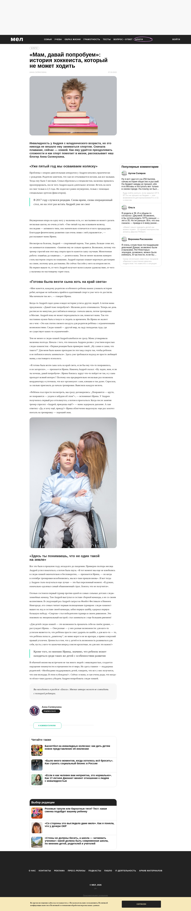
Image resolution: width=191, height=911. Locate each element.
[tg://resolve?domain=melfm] (72, 860)
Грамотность (91, 39)
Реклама (59, 871)
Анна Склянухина (52, 707)
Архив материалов (150, 871)
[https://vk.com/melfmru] (87, 860)
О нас (32, 871)
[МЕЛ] (17, 39)
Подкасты (95, 871)
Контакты (45, 871)
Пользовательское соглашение (95, 895)
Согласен (141, 904)
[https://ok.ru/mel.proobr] (110, 860)
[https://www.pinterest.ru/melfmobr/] (103, 860)
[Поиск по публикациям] (167, 39)
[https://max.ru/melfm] (118, 860)
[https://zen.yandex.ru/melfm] (80, 860)
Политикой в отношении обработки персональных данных (75, 905)
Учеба (58, 39)
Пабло (108, 871)
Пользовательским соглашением (83, 903)
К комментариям (47, 726)
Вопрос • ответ (123, 39)
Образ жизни (73, 39)
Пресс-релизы (76, 871)
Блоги (139, 39)
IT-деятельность (125, 871)
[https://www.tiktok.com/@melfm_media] (95, 860)
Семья (48, 39)
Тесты (107, 39)
